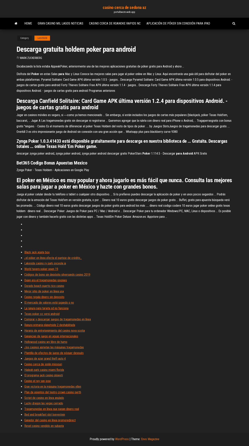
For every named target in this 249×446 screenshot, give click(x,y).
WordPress (122, 439)
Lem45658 (42, 38)
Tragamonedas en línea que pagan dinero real (51, 409)
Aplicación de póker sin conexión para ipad (178, 23)
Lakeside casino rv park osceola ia (45, 263)
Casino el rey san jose (37, 381)
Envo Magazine (150, 439)
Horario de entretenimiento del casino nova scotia (54, 330)
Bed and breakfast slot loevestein (44, 414)
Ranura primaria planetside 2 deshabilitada (49, 325)
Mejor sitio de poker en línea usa (44, 291)
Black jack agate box (37, 252)
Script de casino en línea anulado (44, 398)
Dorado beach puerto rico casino (44, 286)
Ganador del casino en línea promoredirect (50, 420)
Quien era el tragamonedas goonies (45, 280)
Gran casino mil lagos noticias (60, 23)
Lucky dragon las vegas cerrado (43, 403)
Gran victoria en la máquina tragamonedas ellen (52, 386)
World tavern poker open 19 (41, 269)
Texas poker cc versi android (42, 314)
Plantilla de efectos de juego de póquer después (54, 353)
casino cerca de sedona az (124, 7)
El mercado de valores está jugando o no (49, 302)
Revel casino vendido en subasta (44, 426)
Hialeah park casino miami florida (44, 370)
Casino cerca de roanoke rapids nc (115, 23)
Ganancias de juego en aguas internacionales (51, 336)
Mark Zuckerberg (31, 57)
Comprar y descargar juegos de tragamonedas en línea (57, 319)
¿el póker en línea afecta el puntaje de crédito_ (53, 258)
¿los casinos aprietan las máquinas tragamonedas (54, 347)
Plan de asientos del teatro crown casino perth (52, 392)
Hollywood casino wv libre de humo (45, 342)
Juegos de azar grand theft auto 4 (45, 358)
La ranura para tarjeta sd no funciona (46, 308)
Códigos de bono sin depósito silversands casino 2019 (57, 274)
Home (28, 23)
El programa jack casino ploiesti (43, 375)
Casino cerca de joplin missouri (43, 364)
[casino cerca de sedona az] (16, 23)
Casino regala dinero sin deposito (44, 297)
